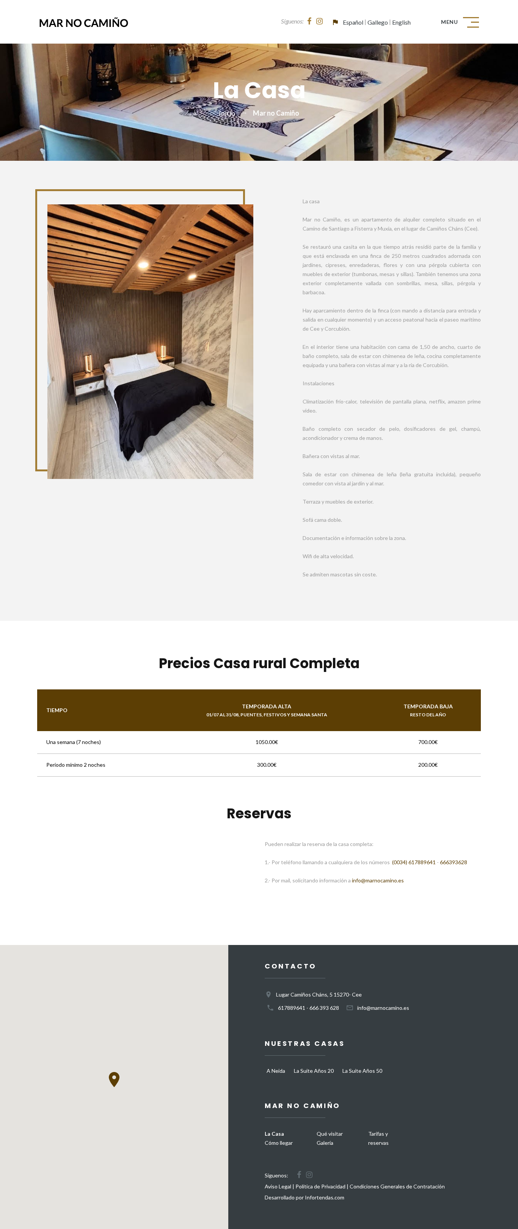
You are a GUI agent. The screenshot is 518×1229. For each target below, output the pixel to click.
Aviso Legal (278, 1186)
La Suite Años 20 (314, 1070)
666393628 (453, 862)
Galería (325, 1143)
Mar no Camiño (276, 113)
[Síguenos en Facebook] (309, 21)
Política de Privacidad (320, 1186)
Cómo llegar (279, 1143)
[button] (114, 1079)
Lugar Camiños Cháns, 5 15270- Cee (319, 994)
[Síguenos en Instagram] (319, 21)
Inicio (227, 113)
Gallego (377, 21)
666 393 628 (324, 1008)
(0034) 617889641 (414, 862)
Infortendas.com (324, 1197)
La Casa (274, 1133)
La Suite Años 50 (362, 1070)
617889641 (291, 1008)
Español (353, 21)
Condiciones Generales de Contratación (397, 1186)
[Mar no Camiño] (83, 22)
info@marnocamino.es (378, 880)
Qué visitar (330, 1133)
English (401, 21)
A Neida (276, 1070)
